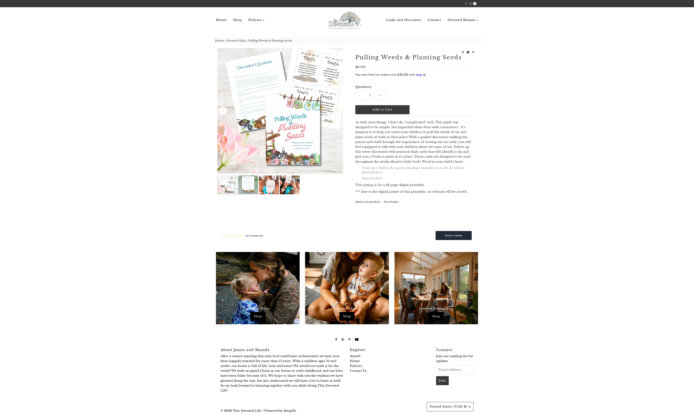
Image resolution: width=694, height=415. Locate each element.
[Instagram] (342, 339)
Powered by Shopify (280, 411)
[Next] (337, 111)
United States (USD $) (449, 406)
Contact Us (358, 371)
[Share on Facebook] (463, 52)
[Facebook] (336, 339)
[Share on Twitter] (468, 52)
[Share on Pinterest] (473, 52)
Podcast (255, 20)
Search (355, 356)
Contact (434, 20)
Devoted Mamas (461, 20)
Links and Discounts (403, 20)
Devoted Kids (236, 40)
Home (221, 20)
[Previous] (223, 111)
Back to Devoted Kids (367, 202)
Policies (356, 366)
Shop (237, 20)
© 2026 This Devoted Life (240, 411)
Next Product (391, 202)
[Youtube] (357, 339)
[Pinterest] (349, 339)
